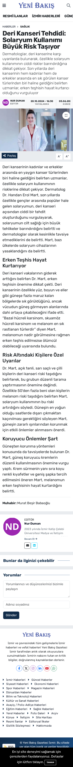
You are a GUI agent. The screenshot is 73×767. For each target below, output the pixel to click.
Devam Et (29, 539)
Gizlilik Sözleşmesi (18, 725)
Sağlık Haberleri (43, 709)
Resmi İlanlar (14, 721)
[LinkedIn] (40, 668)
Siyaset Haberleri (17, 684)
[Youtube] (47, 668)
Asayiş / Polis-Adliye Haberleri (26, 705)
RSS (10, 746)
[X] (26, 668)
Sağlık (25, 26)
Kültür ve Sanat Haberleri (22, 700)
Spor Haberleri (15, 688)
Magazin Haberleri (43, 688)
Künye (10, 717)
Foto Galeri (38, 713)
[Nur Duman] (12, 526)
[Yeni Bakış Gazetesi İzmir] (36, 5)
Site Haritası (44, 717)
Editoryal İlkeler (39, 721)
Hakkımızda (43, 725)
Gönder (11, 615)
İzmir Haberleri (15, 680)
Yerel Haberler (15, 713)
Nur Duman (32, 523)
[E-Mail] (27, 546)
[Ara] (69, 5)
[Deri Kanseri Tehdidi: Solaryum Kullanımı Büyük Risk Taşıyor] (36, 130)
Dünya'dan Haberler (19, 692)
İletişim (25, 717)
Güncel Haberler (41, 680)
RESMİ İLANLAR (15, 16)
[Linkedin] (34, 546)
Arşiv (54, 713)
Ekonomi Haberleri (46, 684)
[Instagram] (33, 668)
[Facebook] (19, 668)
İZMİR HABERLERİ (46, 16)
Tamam (50, 762)
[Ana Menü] (4, 5)
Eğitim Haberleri (16, 709)
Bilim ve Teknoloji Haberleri (24, 696)
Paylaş (11, 155)
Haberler (9, 26)
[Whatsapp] (54, 668)
